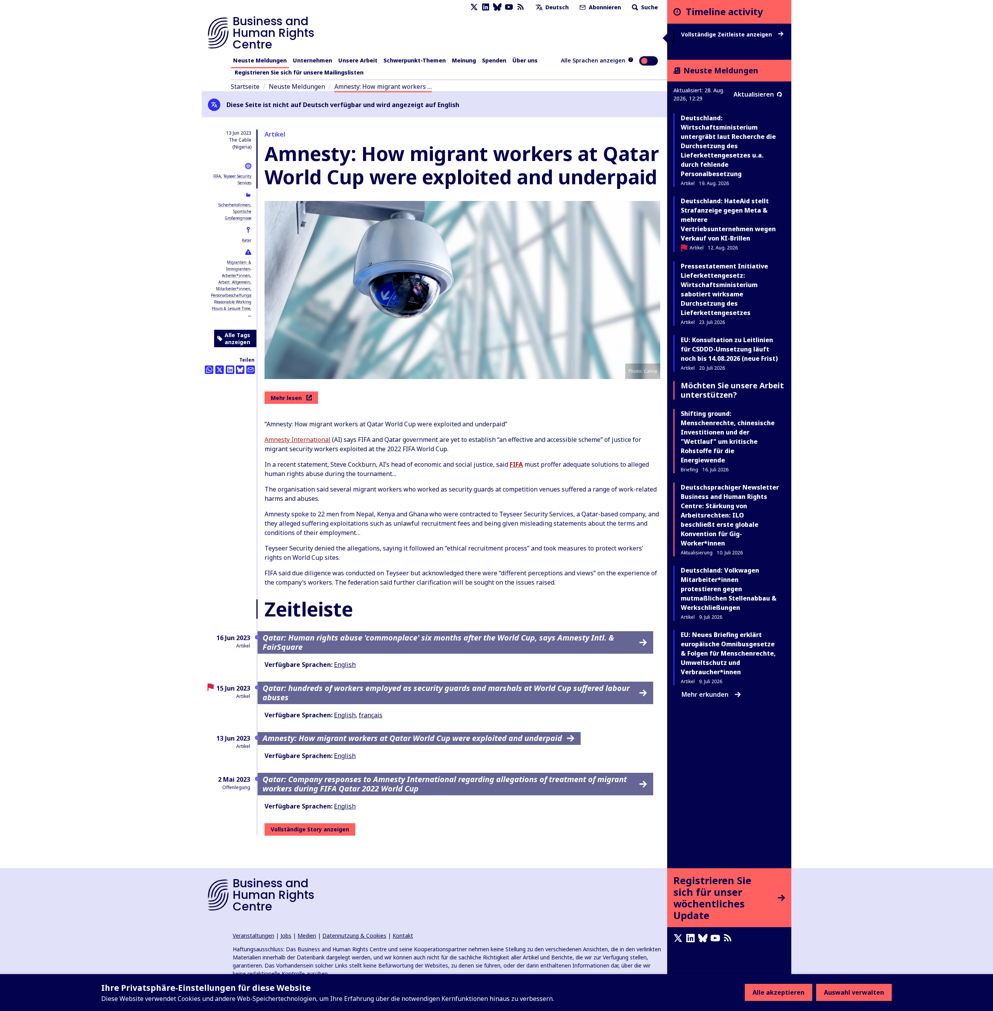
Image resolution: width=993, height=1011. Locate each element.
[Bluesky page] (497, 7)
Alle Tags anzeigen (237, 338)
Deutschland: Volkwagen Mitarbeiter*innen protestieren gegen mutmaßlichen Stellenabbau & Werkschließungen (729, 589)
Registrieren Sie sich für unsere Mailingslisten (299, 72)
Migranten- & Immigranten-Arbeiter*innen (236, 269)
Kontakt (403, 935)
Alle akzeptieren (778, 992)
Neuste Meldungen (260, 60)
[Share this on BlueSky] (240, 369)
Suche (649, 7)
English (345, 664)
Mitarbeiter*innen (233, 288)
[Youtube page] (509, 7)
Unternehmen (312, 60)
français (370, 715)
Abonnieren (604, 7)
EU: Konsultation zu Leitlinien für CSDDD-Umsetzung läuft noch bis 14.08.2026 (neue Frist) (729, 349)
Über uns (525, 60)
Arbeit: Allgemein (234, 282)
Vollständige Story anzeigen (310, 829)
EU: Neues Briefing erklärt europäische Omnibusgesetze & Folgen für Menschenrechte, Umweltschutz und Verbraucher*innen (728, 653)
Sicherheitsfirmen (234, 205)
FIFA (217, 176)
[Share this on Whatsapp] (209, 369)
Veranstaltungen (253, 935)
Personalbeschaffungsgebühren (240, 295)
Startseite (245, 86)
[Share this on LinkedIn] (230, 369)
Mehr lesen (286, 398)
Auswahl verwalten (854, 992)
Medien (307, 935)
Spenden (494, 60)
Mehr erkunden (705, 694)
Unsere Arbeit (357, 60)
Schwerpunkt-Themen (415, 60)
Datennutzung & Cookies (354, 935)
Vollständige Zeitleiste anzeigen (727, 34)
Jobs (285, 935)
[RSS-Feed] (520, 7)
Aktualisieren (754, 94)
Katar (246, 240)
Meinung (464, 60)
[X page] (474, 7)
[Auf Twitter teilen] (219, 369)
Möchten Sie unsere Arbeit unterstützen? (732, 390)
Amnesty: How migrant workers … (383, 86)
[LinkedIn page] (485, 7)
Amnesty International (297, 439)
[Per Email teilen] (250, 369)
